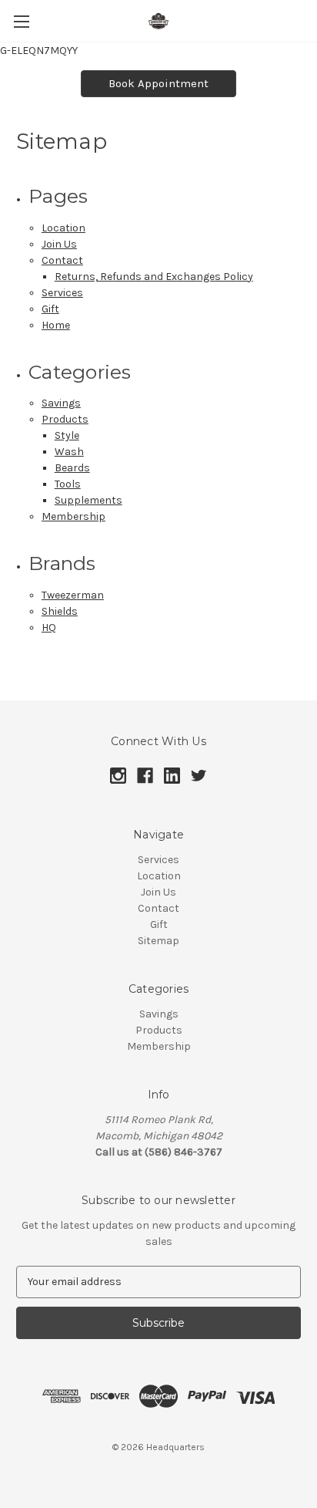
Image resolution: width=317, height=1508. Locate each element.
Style (67, 435)
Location (63, 227)
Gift (50, 308)
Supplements (88, 500)
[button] (158, 83)
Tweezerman (73, 595)
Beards (72, 467)
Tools (68, 484)
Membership (73, 516)
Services (62, 292)
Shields (60, 611)
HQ (49, 627)
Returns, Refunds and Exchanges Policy (154, 276)
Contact (62, 260)
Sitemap (158, 940)
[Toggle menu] (21, 21)
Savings (61, 403)
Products (65, 419)
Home (56, 325)
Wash (69, 451)
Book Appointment (158, 83)
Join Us (59, 244)
